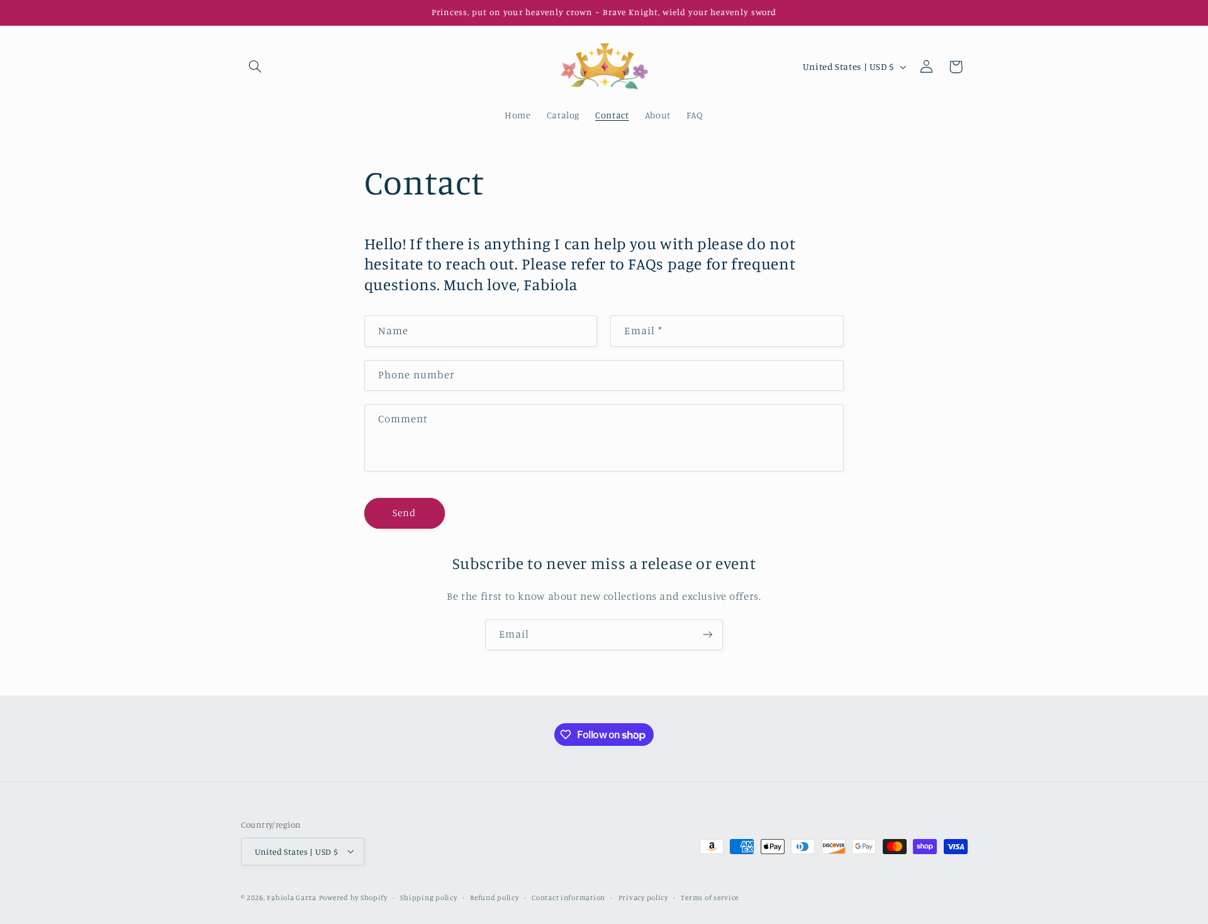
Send (404, 512)
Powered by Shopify (353, 897)
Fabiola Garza (291, 897)
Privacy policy (643, 897)
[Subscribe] (707, 634)
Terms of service (710, 897)
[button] (255, 66)
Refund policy (494, 897)
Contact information (568, 897)
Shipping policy (428, 897)
